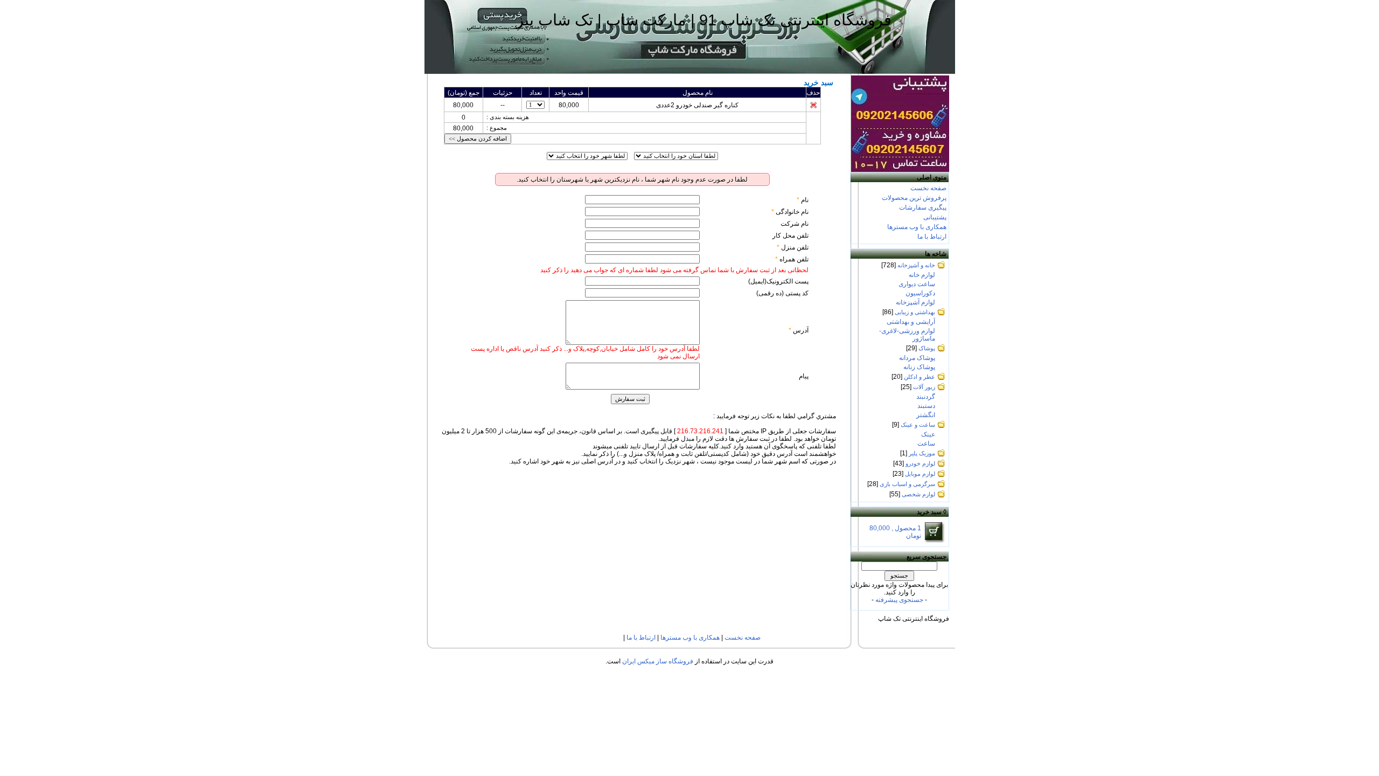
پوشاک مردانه (917, 358)
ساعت (926, 443)
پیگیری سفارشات (922, 207)
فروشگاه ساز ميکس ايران (657, 661)
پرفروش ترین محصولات (914, 198)
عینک (928, 434)
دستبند (926, 406)
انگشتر (925, 415)
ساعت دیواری (917, 284)
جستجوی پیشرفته (899, 600)
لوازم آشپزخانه (915, 302)
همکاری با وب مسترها (916, 227)
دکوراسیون (920, 293)
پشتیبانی (934, 217)
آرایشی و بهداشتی (911, 321)
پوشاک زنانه (919, 367)
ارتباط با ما (931, 236)
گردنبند (925, 396)
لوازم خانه (922, 275)
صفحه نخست (928, 188)
